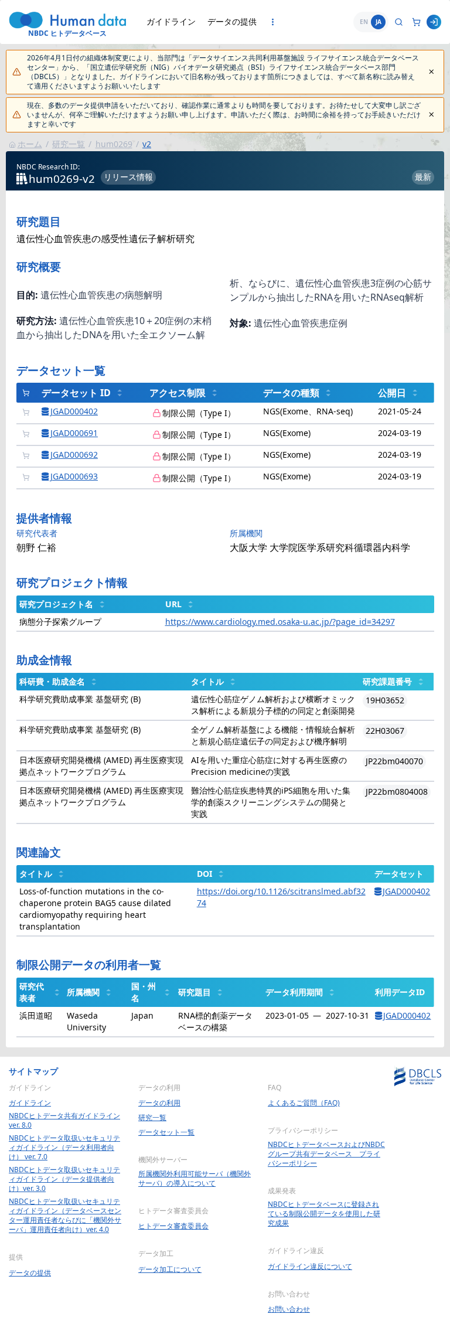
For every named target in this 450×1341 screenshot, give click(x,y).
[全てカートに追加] (26, 393)
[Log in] (434, 22)
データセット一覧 (166, 1132)
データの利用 (159, 1103)
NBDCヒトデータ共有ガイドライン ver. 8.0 (64, 1120)
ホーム (30, 143)
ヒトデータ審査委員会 (173, 1226)
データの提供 (232, 21)
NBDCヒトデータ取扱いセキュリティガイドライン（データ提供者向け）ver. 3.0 (64, 1179)
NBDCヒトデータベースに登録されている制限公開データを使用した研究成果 (324, 1214)
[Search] (398, 22)
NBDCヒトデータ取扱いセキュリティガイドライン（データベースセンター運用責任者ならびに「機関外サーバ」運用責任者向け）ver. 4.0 (65, 1215)
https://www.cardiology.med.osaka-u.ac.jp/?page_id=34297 (280, 621)
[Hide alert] (431, 72)
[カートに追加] (26, 412)
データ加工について (170, 1269)
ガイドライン (171, 21)
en (364, 22)
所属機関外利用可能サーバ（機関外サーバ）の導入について (194, 1178)
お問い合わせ (289, 1309)
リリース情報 (128, 176)
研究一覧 (68, 143)
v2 (146, 143)
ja (378, 22)
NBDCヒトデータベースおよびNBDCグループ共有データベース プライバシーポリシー (326, 1154)
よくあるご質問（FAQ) (304, 1103)
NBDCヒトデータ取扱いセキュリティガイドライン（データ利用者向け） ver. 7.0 (64, 1148)
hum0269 (114, 143)
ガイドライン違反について (310, 1266)
